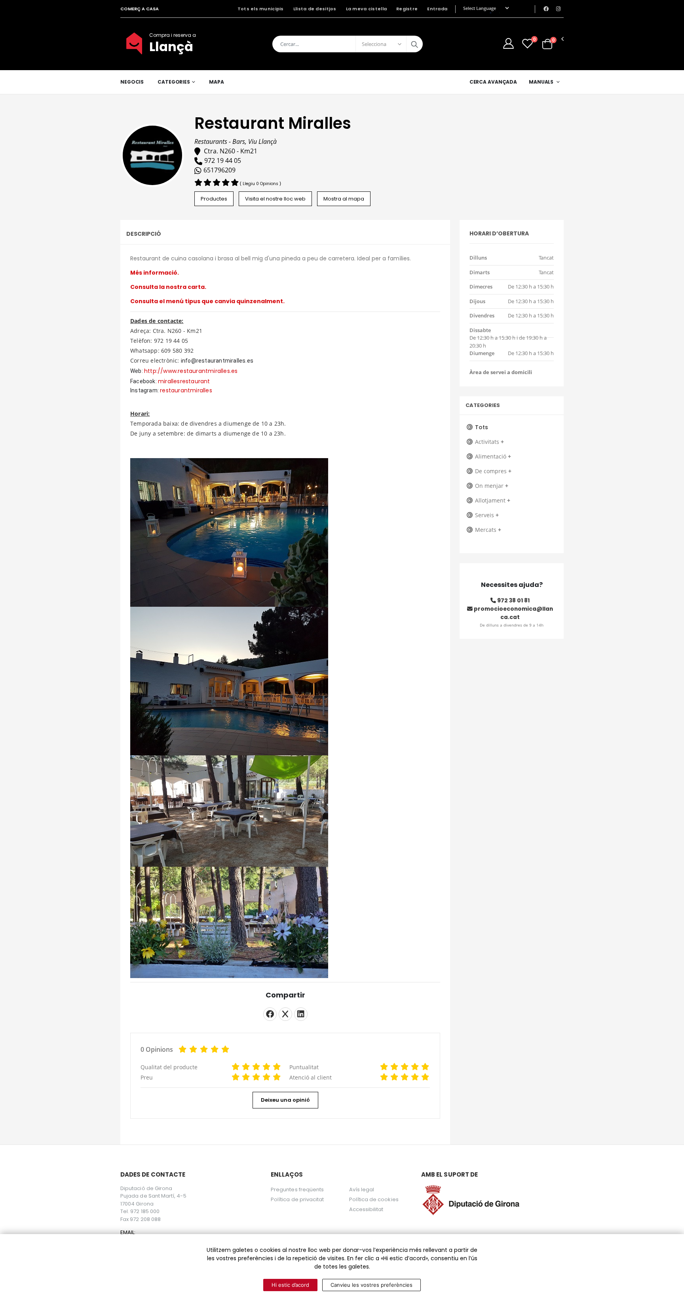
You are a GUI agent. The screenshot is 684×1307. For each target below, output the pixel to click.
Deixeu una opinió (285, 1100)
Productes (214, 199)
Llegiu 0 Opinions (261, 184)
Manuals (541, 81)
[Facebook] (270, 1014)
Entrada (437, 9)
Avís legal (361, 1189)
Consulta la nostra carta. (168, 287)
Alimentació (493, 456)
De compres (493, 471)
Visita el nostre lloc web (275, 199)
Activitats (489, 441)
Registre (407, 9)
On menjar (491, 485)
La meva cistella (366, 9)
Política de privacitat (297, 1199)
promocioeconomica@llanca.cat (513, 613)
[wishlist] (527, 43)
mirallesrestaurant (184, 381)
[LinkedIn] (301, 1014)
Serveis (487, 515)
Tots (481, 427)
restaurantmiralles (186, 390)
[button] (547, 44)
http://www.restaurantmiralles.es (191, 371)
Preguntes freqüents (297, 1189)
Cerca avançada (493, 81)
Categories (174, 81)
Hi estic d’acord (290, 1285)
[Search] (414, 44)
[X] (285, 1014)
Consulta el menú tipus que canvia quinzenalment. (207, 301)
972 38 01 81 (513, 600)
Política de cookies (374, 1199)
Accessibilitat (366, 1209)
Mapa (216, 81)
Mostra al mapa (343, 199)
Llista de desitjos (314, 9)
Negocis (132, 81)
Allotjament (492, 500)
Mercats (488, 529)
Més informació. (154, 273)
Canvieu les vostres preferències (371, 1285)
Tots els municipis (261, 9)
